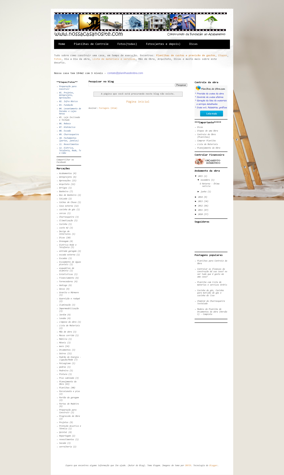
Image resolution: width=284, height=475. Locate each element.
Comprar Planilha (206, 141)
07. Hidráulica (67, 127)
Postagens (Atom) (108, 108)
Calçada (63, 199)
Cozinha (63, 224)
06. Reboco (65, 124)
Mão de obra (65, 332)
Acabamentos (65, 173)
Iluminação (65, 305)
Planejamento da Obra (208, 148)
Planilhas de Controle (91, 44)
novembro (206, 180)
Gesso (62, 289)
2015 (201, 176)
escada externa (67, 255)
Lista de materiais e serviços (114, 59)
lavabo (62, 318)
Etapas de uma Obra (207, 131)
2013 (201, 201)
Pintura (63, 374)
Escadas (63, 258)
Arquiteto (64, 184)
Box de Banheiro (67, 195)
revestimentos (66, 440)
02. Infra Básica (68, 101)
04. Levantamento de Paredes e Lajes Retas (70, 111)
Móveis (62, 343)
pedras (62, 367)
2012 (201, 206)
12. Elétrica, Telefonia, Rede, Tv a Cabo (70, 150)
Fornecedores (66, 282)
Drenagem (63, 241)
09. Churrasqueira (69, 134)
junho (204, 192)
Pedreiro (63, 371)
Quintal (63, 432)
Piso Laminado (66, 378)
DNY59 (188, 465)
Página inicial (137, 101)
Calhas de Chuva (67, 202)
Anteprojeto (65, 177)
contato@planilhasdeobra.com (125, 73)
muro (61, 346)
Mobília (63, 339)
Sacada (62, 443)
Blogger (213, 465)
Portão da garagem (69, 398)
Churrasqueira (66, 217)
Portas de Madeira (69, 404)
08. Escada (65, 131)
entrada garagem (67, 251)
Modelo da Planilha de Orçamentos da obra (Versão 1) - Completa (212, 311)
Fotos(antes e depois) (163, 44)
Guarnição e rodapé (69, 299)
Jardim (62, 315)
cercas (62, 213)
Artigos (63, 188)
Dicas (193, 44)
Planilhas (64, 388)
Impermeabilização (69, 309)
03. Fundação (66, 105)
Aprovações (65, 181)
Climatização (66, 221)
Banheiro (63, 191)
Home (62, 44)
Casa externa (66, 206)
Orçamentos (65, 350)
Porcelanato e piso (69, 391)
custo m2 (63, 228)
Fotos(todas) (127, 44)
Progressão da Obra (69, 416)
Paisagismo (65, 363)
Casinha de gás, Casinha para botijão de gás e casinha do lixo (210, 293)
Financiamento (66, 278)
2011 (201, 210)
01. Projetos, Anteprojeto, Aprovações (66, 95)
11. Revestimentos (69, 144)
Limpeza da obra (67, 322)
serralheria (65, 447)
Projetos (63, 422)
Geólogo (63, 285)
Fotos (57, 59)
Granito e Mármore (69, 293)
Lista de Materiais (69, 326)
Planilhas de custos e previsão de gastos (185, 55)
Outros (62, 354)
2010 (201, 214)
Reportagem (65, 436)
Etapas (222, 55)
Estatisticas (66, 274)
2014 (201, 197)
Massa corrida (66, 335)
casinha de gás (67, 210)
